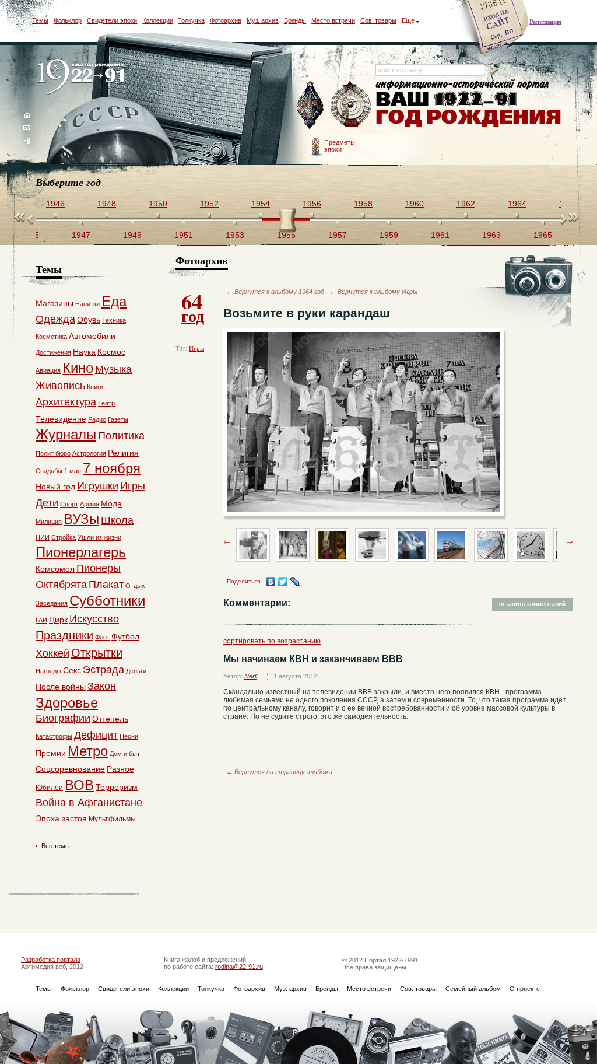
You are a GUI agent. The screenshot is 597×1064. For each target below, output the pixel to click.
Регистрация (545, 21)
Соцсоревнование (70, 769)
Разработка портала (50, 959)
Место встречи (333, 20)
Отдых (135, 585)
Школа (117, 520)
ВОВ (79, 785)
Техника (114, 320)
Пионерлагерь (81, 552)
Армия (89, 504)
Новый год (55, 486)
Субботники (107, 600)
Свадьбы (49, 470)
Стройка (63, 537)
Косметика (51, 336)
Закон (101, 686)
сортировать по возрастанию (272, 641)
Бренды (295, 20)
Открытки (96, 652)
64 (192, 307)
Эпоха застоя (61, 818)
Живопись (60, 385)
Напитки (87, 303)
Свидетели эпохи (112, 20)
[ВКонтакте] (271, 581)
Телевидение (61, 419)
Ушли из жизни (99, 537)
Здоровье (67, 702)
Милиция (49, 521)
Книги (95, 386)
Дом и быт (125, 753)
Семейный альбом (473, 988)
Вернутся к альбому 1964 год (280, 291)
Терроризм (117, 787)
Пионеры (98, 568)
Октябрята (61, 584)
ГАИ (41, 620)
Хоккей (52, 653)
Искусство (94, 619)
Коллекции (157, 20)
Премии (51, 753)
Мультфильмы (112, 819)
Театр (106, 403)
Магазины (54, 303)
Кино (77, 368)
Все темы (55, 845)
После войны (61, 686)
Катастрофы (54, 736)
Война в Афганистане (89, 802)
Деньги (136, 670)
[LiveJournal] (295, 581)
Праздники (64, 635)
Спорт (69, 504)
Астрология (89, 453)
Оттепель (110, 718)
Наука (84, 351)
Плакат (106, 584)
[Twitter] (283, 581)
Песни (129, 736)
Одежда (55, 319)
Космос (111, 351)
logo (83, 77)
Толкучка (191, 20)
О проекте (525, 988)
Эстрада (103, 670)
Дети (47, 503)
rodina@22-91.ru (239, 966)
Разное (120, 769)
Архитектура (66, 402)
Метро (88, 751)
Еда (114, 301)
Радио (97, 419)
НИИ (43, 537)
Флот (102, 637)
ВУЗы (81, 519)
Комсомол (55, 568)
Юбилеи (49, 787)
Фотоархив (225, 20)
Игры (196, 348)
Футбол (125, 636)
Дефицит (96, 735)
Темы (40, 20)
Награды (48, 670)
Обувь (88, 319)
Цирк (58, 619)
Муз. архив (263, 20)
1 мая (72, 470)
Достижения (53, 352)
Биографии (63, 718)
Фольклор (68, 20)
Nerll (250, 676)
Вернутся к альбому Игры (377, 291)
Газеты (118, 419)
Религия (123, 452)
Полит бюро (53, 453)
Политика (121, 436)
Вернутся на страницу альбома (283, 771)
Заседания (52, 603)
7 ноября (112, 468)
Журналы (66, 434)
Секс (72, 670)
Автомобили (92, 336)
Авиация (48, 370)
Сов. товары (378, 20)
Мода (111, 503)
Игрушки (97, 486)
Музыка (113, 369)
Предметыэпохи (339, 146)
